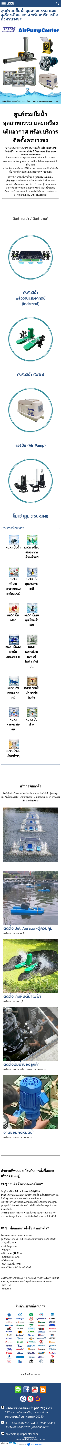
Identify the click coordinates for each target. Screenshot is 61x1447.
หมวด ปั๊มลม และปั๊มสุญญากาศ (13, 652)
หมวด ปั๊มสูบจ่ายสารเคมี (31, 584)
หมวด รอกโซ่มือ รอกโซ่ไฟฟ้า (31, 693)
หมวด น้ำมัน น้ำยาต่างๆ (13, 754)
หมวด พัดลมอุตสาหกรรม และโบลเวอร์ (13, 586)
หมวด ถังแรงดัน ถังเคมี (13, 693)
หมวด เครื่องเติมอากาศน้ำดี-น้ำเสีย (31, 552)
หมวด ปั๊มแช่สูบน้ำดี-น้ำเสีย (31, 620)
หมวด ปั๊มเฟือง (13, 618)
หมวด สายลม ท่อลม (13, 724)
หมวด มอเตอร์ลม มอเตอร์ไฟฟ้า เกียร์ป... (31, 657)
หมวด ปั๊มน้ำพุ (31, 722)
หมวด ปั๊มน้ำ (13, 547)
